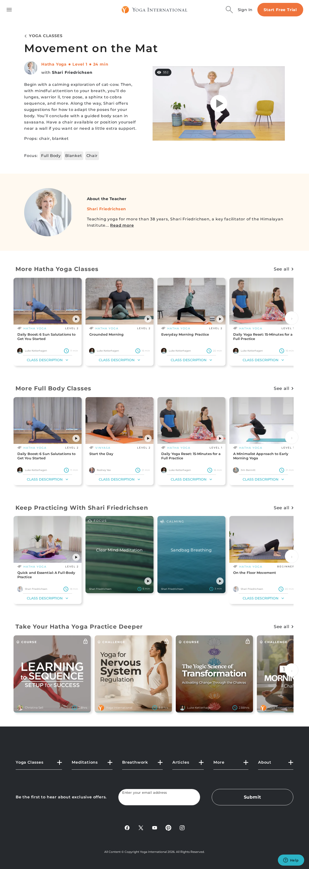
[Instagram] (182, 827)
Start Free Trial (280, 9)
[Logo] (155, 9)
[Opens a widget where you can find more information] (291, 861)
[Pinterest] (168, 827)
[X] (141, 827)
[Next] (291, 318)
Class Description (45, 360)
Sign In (245, 9)
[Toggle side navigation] (9, 9)
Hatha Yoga (54, 64)
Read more (122, 225)
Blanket (73, 155)
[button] (76, 319)
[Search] (229, 9)
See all (281, 269)
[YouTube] (155, 827)
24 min (100, 64)
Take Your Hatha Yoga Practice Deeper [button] (79, 626)
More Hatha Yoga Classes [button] (57, 268)
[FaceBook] (127, 827)
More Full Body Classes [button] (53, 388)
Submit (252, 797)
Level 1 (79, 64)
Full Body (51, 155)
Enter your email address (144, 793)
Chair (92, 155)
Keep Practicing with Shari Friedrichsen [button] (81, 507)
